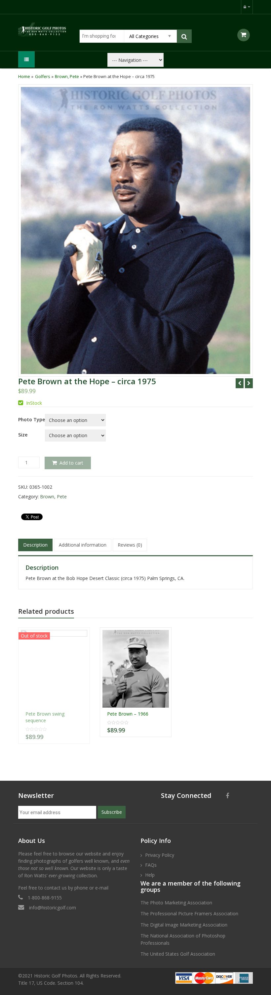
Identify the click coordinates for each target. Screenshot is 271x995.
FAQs (151, 865)
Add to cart (71, 463)
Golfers (42, 76)
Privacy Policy (159, 855)
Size (22, 435)
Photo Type (31, 419)
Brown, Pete (67, 76)
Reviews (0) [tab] (130, 545)
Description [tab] (35, 545)
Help (150, 875)
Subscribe (111, 812)
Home (24, 76)
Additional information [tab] (82, 545)
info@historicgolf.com (52, 907)
